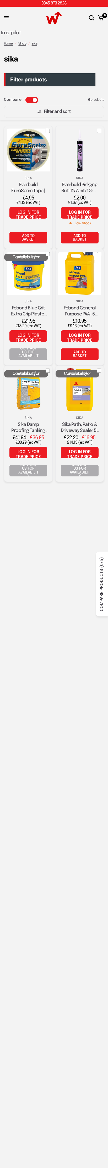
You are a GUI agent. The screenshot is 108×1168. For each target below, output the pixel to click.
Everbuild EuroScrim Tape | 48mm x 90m (28, 188)
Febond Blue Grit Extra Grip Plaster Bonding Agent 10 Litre (28, 311)
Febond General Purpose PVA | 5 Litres (80, 311)
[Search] (91, 18)
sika (34, 43)
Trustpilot (10, 32)
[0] (100, 18)
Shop (22, 43)
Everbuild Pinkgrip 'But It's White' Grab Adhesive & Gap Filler (79, 188)
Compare (12, 100)
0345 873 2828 (54, 3)
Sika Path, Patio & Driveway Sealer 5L (79, 427)
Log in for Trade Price (28, 214)
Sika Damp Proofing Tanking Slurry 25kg (28, 428)
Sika (28, 178)
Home (8, 43)
